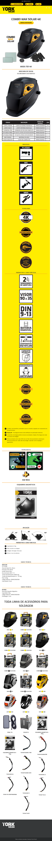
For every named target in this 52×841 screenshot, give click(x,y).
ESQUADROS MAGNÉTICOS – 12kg (10, 753)
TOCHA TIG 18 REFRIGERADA (10, 794)
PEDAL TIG (9, 732)
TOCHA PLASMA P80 (42, 754)
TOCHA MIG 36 (9, 774)
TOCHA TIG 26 (42, 795)
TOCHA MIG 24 (42, 774)
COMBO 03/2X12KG (42, 671)
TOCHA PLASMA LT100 (26, 752)
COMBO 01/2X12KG (26, 629)
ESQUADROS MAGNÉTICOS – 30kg (42, 733)
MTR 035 (10, 712)
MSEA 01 (10, 629)
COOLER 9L (26, 732)
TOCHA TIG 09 (26, 813)
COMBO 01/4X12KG (26, 650)
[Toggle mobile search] (46, 7)
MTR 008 (42, 691)
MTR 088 (42, 712)
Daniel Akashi (34, 839)
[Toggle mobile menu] (49, 7)
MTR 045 (26, 712)
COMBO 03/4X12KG (26, 691)
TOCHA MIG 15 (26, 793)
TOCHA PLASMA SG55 (26, 773)
